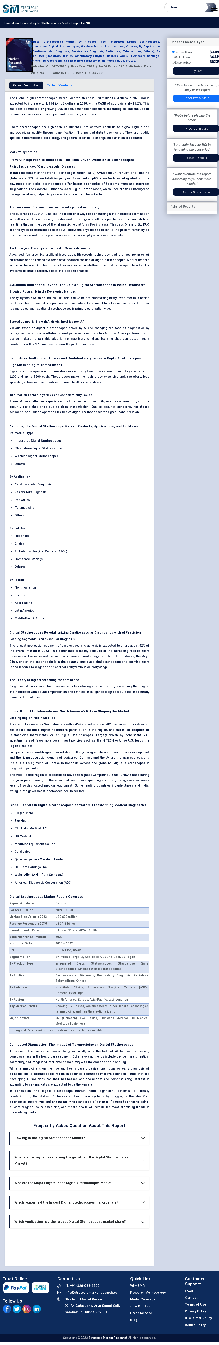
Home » (8, 23)
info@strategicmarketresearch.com (93, 1292)
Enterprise (183, 62)
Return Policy (195, 1325)
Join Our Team (141, 1306)
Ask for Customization (197, 192)
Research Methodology (148, 1292)
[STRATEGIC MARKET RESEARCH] (20, 8)
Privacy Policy (195, 1311)
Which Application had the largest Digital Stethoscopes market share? (70, 1222)
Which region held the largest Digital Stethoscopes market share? (66, 1202)
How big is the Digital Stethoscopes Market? (49, 1138)
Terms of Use (195, 1304)
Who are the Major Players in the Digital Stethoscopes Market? (64, 1183)
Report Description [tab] (26, 85)
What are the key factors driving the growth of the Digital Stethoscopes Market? (71, 1160)
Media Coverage (142, 1299)
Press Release (141, 1313)
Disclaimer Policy (198, 1318)
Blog (133, 1320)
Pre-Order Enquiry (197, 128)
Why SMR (137, 1286)
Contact (191, 1298)
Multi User (182, 57)
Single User (183, 52)
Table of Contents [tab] (60, 85)
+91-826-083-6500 (84, 1286)
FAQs (189, 1291)
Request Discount (197, 157)
